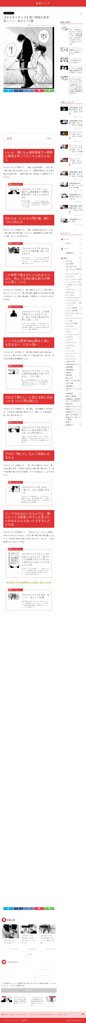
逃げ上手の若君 (73, 415)
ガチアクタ (73, 292)
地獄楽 (73, 372)
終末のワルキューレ (73, 406)
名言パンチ (43, 3)
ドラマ (72, 249)
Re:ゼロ (73, 261)
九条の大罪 (73, 361)
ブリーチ (73, 340)
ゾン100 (73, 321)
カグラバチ (73, 289)
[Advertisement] (28, 112)
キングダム (73, 295)
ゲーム (72, 239)
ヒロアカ (73, 337)
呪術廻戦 (73, 367)
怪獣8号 (73, 375)
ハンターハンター (73, 334)
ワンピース (73, 356)
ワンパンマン (73, 353)
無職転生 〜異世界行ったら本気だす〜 (73, 400)
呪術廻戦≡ (73, 370)
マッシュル (73, 351)
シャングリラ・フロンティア (73, 304)
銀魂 (73, 422)
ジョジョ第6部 (73, 308)
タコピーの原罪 (73, 323)
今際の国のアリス (73, 364)
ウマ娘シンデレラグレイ (73, 286)
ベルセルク (73, 345)
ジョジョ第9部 (73, 310)
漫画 (73, 258)
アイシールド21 (73, 274)
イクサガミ (73, 277)
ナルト (73, 332)
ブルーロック (73, 342)
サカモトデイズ (8, 13)
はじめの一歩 (73, 266)
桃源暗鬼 (73, 393)
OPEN (49, 138)
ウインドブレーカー (73, 282)
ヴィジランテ (73, 359)
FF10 (73, 243)
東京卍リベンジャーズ (73, 390)
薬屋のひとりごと (73, 412)
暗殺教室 (73, 386)
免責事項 (24, 1020)
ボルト (73, 348)
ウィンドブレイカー (73, 279)
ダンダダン (73, 326)
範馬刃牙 (73, 404)
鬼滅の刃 (73, 425)
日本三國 (73, 383)
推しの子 (73, 378)
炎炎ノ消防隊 (73, 396)
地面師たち (73, 253)
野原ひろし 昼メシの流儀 (73, 418)
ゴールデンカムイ (73, 298)
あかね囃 (73, 264)
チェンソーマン (73, 329)
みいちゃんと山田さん (73, 270)
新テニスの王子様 (73, 381)
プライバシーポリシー (12, 1020)
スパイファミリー (73, 318)
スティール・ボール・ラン (73, 314)
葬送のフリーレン (73, 409)
